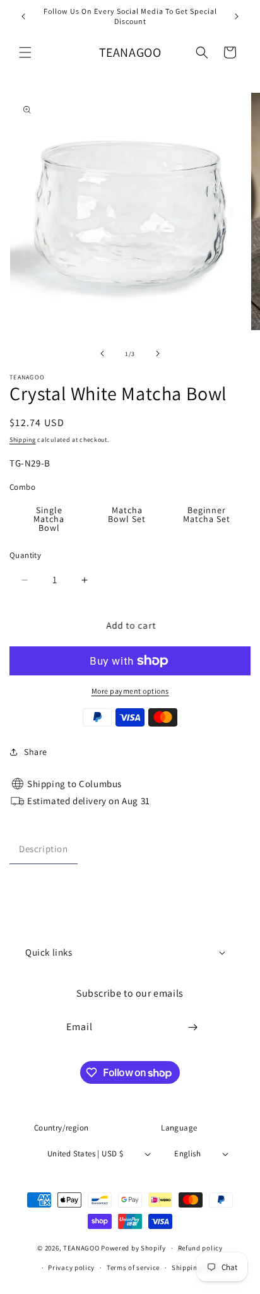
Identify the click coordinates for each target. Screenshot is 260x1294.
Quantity (25, 555)
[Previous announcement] (23, 16)
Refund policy (200, 1248)
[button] (25, 52)
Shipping (22, 440)
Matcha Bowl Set (127, 514)
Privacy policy (71, 1267)
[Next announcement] (237, 16)
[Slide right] (158, 353)
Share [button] (35, 751)
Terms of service (133, 1267)
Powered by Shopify (133, 1248)
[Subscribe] (193, 1027)
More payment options (130, 691)
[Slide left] (102, 353)
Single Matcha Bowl (48, 518)
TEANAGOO (81, 1248)
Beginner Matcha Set (206, 514)
